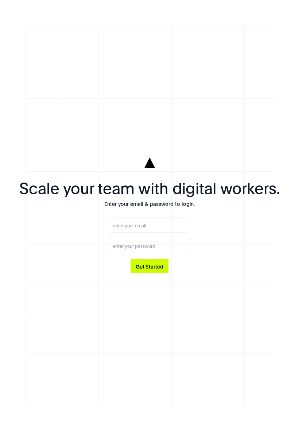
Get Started (149, 266)
